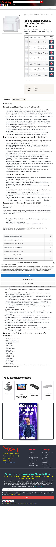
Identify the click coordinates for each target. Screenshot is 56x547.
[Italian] (7, 5)
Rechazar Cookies (28, 279)
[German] (5, 5)
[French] (4, 5)
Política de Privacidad (39, 486)
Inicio (25, 14)
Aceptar (28, 275)
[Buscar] (41, 2)
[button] (54, 262)
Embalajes (30, 14)
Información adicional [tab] (19, 99)
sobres (35, 90)
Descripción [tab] (7, 99)
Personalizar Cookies (28, 283)
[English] (2, 5)
